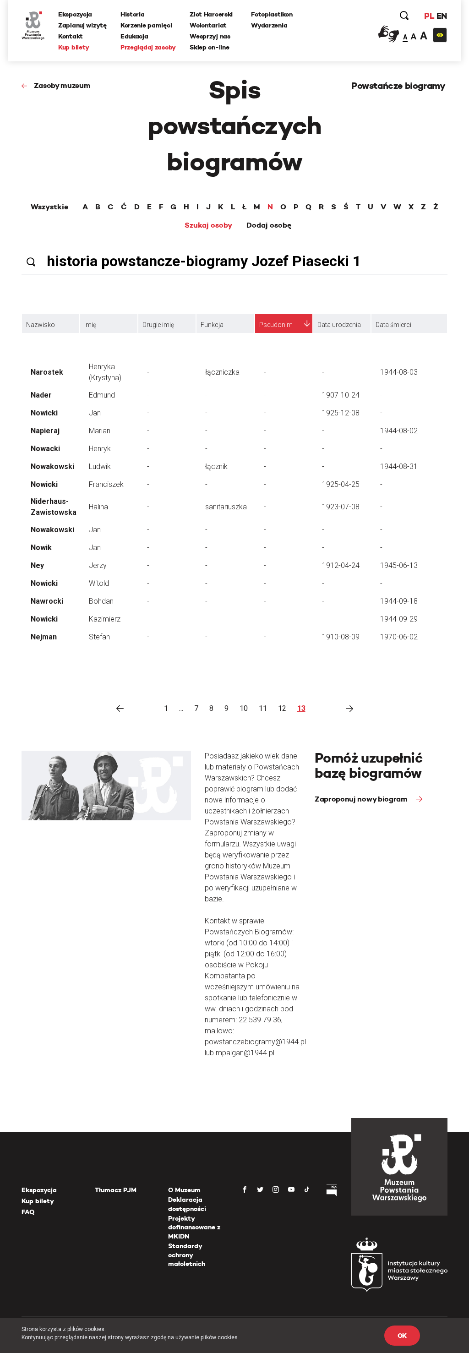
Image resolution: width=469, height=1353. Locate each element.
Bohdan (101, 601)
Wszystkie (49, 207)
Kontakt (70, 36)
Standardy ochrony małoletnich (186, 1255)
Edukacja (134, 36)
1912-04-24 (341, 565)
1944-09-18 (399, 601)
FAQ (28, 1212)
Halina (98, 506)
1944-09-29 (399, 619)
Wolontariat (208, 25)
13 (301, 708)
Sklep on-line (209, 47)
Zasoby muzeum (62, 85)
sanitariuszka (226, 506)
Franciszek (106, 484)
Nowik (41, 547)
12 (282, 708)
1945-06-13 (399, 565)
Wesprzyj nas (210, 36)
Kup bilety (73, 47)
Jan (95, 413)
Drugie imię (158, 324)
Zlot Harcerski (211, 14)
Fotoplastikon (271, 14)
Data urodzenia (339, 324)
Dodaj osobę (268, 225)
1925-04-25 (341, 484)
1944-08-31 (399, 466)
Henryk (100, 448)
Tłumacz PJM (115, 1190)
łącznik (216, 466)
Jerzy (98, 565)
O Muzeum (184, 1190)
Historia (132, 14)
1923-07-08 (341, 506)
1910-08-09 (341, 637)
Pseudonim (276, 324)
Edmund (102, 395)
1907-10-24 (341, 395)
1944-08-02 (399, 430)
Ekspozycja (75, 14)
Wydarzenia (269, 25)
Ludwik (100, 466)
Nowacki (45, 448)
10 (244, 708)
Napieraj (45, 430)
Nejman (44, 637)
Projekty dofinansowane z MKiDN (194, 1227)
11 (263, 708)
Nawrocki (47, 601)
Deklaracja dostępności (187, 1204)
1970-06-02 (399, 637)
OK (402, 1335)
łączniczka (222, 372)
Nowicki (44, 413)
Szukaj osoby (208, 225)
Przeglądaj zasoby (148, 47)
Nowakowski (52, 466)
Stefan (99, 637)
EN (441, 16)
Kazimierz (104, 619)
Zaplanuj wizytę (82, 25)
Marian (99, 430)
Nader (41, 395)
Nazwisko (40, 324)
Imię (90, 324)
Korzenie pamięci (146, 25)
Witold (99, 583)
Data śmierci (393, 324)
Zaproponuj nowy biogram (362, 799)
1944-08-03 (399, 372)
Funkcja (212, 324)
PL (429, 16)
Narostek (47, 372)
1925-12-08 (341, 413)
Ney (37, 565)
